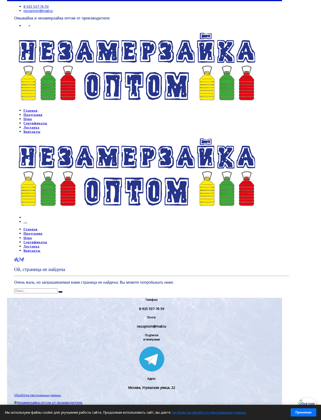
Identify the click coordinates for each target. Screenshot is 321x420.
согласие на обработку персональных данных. (209, 412)
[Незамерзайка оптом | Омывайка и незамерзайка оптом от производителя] (136, 103)
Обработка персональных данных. (37, 395)
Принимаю (303, 412)
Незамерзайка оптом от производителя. (50, 402)
